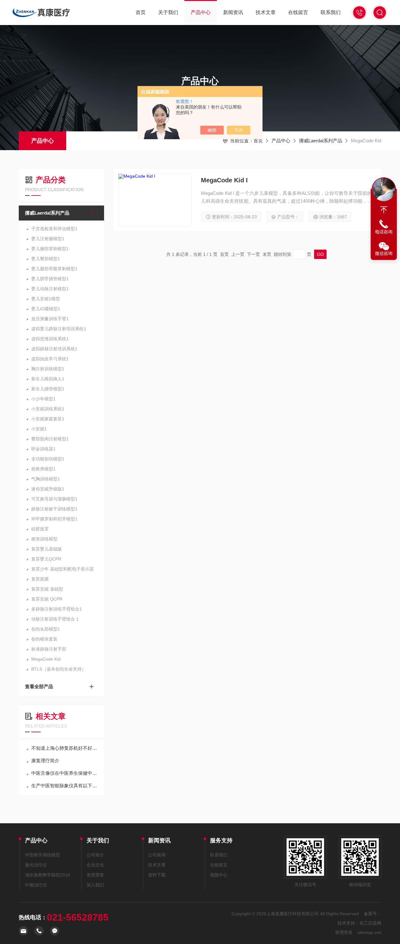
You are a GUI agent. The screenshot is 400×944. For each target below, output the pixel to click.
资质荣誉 (95, 874)
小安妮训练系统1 (47, 408)
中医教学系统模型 (42, 854)
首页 (141, 12)
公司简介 (95, 854)
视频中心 (219, 874)
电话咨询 (383, 231)
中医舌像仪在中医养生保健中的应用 (64, 773)
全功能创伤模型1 (47, 458)
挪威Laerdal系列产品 (320, 140)
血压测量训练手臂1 (50, 318)
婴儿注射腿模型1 (47, 238)
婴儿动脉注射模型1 (50, 288)
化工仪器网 (370, 923)
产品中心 (201, 12)
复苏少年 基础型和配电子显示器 (62, 568)
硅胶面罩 (40, 528)
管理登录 (343, 932)
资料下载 (157, 874)
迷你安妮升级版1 (47, 488)
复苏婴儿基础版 (46, 548)
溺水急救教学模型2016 (47, 874)
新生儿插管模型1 (47, 388)
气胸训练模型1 (45, 478)
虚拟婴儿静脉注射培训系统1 (58, 328)
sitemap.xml (369, 932)
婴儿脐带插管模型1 (50, 278)
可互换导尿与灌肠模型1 (54, 498)
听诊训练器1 (43, 448)
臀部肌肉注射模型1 (50, 438)
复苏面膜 (40, 578)
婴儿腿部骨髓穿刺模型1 (54, 268)
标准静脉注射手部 (48, 649)
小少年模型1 (43, 398)
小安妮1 (39, 428)
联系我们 (331, 12)
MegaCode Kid (46, 659)
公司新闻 (157, 854)
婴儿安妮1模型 (45, 298)
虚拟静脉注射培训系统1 (54, 348)
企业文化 (95, 864)
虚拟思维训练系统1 (50, 338)
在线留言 (298, 12)
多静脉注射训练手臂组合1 (56, 609)
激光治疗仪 (36, 864)
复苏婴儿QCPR (46, 558)
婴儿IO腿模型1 (45, 308)
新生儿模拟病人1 (47, 378)
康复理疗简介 (45, 760)
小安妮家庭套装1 (47, 418)
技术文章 (266, 12)
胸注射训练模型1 (47, 368)
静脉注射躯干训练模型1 (54, 508)
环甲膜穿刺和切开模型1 (54, 518)
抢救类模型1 (43, 468)
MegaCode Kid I (224, 180)
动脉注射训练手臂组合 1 (55, 619)
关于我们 (168, 12)
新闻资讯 (233, 12)
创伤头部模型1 (45, 629)
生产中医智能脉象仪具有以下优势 (64, 785)
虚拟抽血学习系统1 (50, 358)
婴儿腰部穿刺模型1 (50, 248)
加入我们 (95, 884)
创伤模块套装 (44, 639)
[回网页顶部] (383, 210)
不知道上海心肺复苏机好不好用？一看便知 (64, 748)
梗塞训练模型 (44, 538)
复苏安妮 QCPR (46, 598)
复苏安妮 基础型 (47, 588)
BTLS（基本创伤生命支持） (58, 669)
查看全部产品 (39, 686)
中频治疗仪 (36, 884)
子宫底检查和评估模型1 (54, 228)
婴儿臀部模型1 (45, 258)
